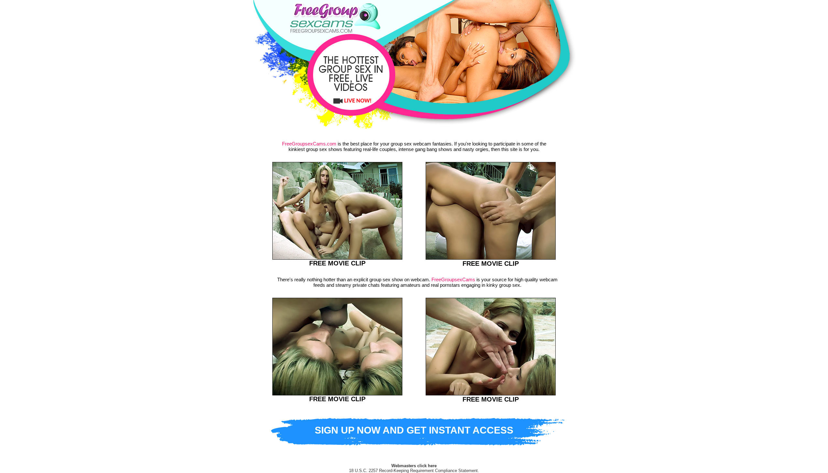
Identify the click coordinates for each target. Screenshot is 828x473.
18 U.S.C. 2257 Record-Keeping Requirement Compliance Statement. (414, 470)
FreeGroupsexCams (453, 279)
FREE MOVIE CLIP (337, 263)
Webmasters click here (414, 465)
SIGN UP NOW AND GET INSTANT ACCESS (414, 430)
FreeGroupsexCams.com (309, 143)
